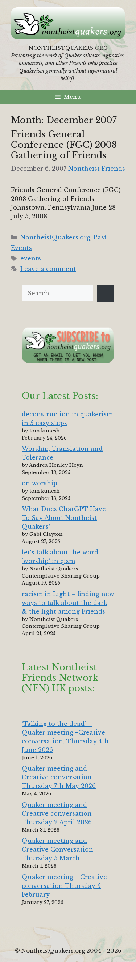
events (30, 258)
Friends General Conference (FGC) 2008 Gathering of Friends (64, 145)
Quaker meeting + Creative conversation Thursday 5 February (64, 885)
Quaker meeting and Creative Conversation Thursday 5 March (57, 849)
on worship (39, 483)
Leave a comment (48, 268)
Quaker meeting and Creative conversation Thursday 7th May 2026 (59, 777)
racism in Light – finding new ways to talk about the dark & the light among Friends (68, 602)
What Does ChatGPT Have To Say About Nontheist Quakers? (64, 517)
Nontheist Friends (96, 168)
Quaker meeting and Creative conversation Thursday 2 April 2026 (57, 813)
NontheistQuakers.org (55, 237)
